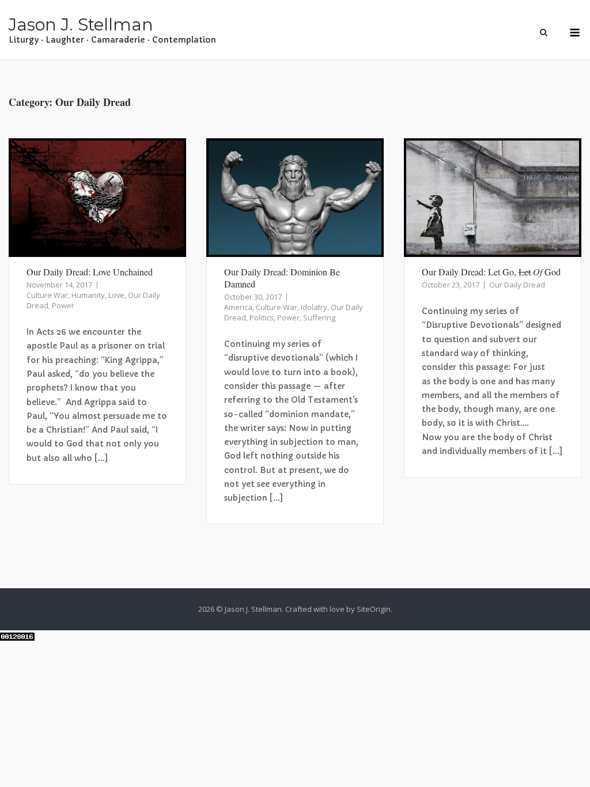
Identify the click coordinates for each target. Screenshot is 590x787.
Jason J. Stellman (81, 24)
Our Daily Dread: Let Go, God (491, 272)
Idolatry (314, 307)
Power (63, 305)
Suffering (319, 317)
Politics (261, 317)
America (238, 307)
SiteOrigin (374, 609)
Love (116, 295)
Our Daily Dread (517, 284)
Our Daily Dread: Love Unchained (90, 272)
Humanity (88, 295)
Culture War (47, 295)
